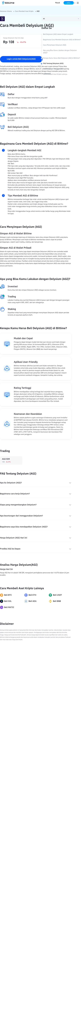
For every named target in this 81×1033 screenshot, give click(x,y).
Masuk (57, 3)
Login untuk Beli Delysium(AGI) (21, 59)
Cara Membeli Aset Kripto (24, 11)
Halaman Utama (6, 11)
